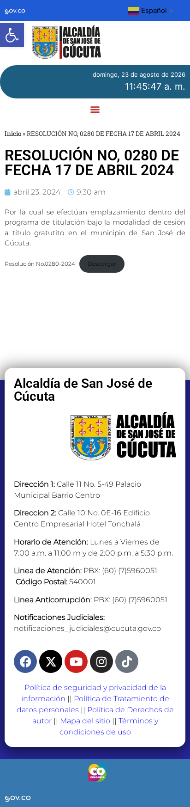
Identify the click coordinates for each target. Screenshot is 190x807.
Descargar (102, 263)
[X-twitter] (50, 661)
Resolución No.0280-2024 (40, 263)
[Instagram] (101, 661)
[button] (12, 35)
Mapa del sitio (85, 720)
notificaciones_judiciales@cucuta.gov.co (87, 628)
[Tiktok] (126, 661)
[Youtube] (76, 661)
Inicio (13, 133)
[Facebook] (25, 661)
